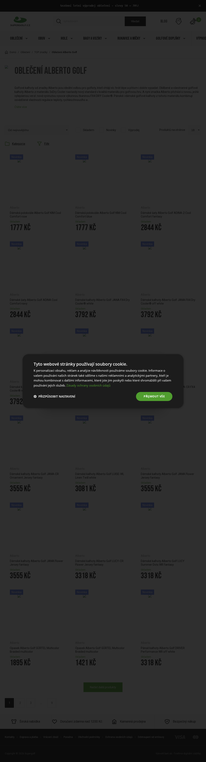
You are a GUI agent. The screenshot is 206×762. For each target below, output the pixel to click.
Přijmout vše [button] (154, 396)
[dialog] (103, 381)
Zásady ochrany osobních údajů (88, 385)
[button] (54, 396)
